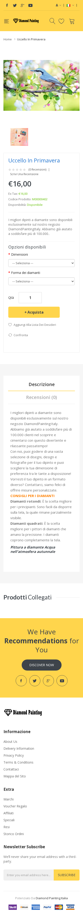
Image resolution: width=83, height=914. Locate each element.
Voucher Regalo (15, 806)
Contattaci (11, 769)
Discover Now (41, 665)
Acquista (35, 312)
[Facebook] (6, 5)
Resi (6, 827)
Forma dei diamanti (25, 272)
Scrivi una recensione (24, 174)
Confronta (21, 335)
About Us (10, 741)
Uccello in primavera (31, 39)
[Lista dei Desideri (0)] (62, 21)
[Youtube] (30, 5)
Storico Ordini (13, 834)
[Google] (22, 5)
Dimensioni (19, 254)
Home (7, 39)
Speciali (9, 820)
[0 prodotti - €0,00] (72, 21)
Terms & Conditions (18, 762)
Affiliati (8, 813)
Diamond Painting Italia (52, 898)
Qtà (11, 297)
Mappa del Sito (14, 776)
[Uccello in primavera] (19, 136)
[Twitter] (14, 5)
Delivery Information (18, 748)
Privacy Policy (13, 755)
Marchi (8, 799)
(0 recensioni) (37, 169)
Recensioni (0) (41, 397)
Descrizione (42, 384)
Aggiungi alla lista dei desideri (35, 325)
